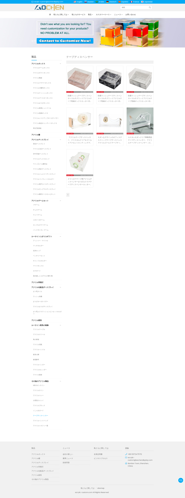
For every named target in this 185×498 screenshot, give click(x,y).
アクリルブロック (39, 405)
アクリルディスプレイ (40, 139)
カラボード (37, 271)
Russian (90, 2)
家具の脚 (36, 354)
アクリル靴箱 (37, 78)
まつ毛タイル (37, 291)
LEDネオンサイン (39, 385)
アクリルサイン (38, 390)
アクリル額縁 (37, 375)
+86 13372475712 (135, 454)
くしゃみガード (38, 410)
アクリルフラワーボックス (42, 83)
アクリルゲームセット (40, 200)
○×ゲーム (36, 205)
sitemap (100, 488)
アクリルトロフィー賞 (40, 426)
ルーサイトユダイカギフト (41, 236)
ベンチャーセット (39, 256)
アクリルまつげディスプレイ (43, 306)
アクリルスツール (39, 334)
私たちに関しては (60, 14)
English (79, 2)
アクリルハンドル (39, 349)
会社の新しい (68, 454)
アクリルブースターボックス (43, 98)
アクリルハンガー (39, 365)
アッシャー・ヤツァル (40, 241)
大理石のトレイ (38, 400)
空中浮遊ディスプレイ (40, 154)
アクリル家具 (36, 320)
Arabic (101, 2)
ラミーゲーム (37, 215)
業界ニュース (68, 458)
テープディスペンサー (76, 41)
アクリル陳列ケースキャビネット (44, 194)
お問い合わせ (130, 14)
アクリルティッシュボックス (43, 93)
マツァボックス (38, 266)
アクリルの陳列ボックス (41, 88)
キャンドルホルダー (40, 261)
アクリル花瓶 (37, 344)
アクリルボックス (38, 63)
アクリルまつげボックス (41, 103)
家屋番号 (36, 360)
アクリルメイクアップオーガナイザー (46, 118)
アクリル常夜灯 (37, 282)
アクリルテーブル (39, 329)
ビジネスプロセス (101, 458)
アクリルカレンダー (40, 370)
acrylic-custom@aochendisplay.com (48, 2)
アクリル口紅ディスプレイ (42, 149)
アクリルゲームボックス (41, 68)
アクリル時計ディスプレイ (42, 169)
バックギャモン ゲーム (40, 230)
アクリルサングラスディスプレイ (44, 189)
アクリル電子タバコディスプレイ (44, 184)
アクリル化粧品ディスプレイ (42, 287)
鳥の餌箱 (36, 339)
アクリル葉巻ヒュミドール (42, 108)
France (136, 2)
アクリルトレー (38, 395)
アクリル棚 (35, 134)
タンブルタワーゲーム (40, 225)
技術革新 (66, 462)
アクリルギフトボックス (41, 73)
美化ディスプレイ (39, 144)
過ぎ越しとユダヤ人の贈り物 (43, 276)
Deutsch (112, 2)
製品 (89, 14)
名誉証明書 (98, 454)
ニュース (117, 14)
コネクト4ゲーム (39, 220)
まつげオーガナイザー (40, 301)
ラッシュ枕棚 (37, 296)
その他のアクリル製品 (55, 41)
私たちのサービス (78, 14)
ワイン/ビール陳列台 (40, 164)
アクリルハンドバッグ (40, 421)
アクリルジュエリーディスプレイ (44, 174)
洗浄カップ (37, 251)
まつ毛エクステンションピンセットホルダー (47, 312)
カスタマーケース (103, 14)
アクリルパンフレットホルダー (43, 179)
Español (124, 2)
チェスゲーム (37, 210)
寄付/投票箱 (37, 128)
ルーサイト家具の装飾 (40, 325)
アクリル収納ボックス (40, 113)
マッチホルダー (38, 246)
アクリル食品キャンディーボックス (45, 123)
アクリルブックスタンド (41, 159)
